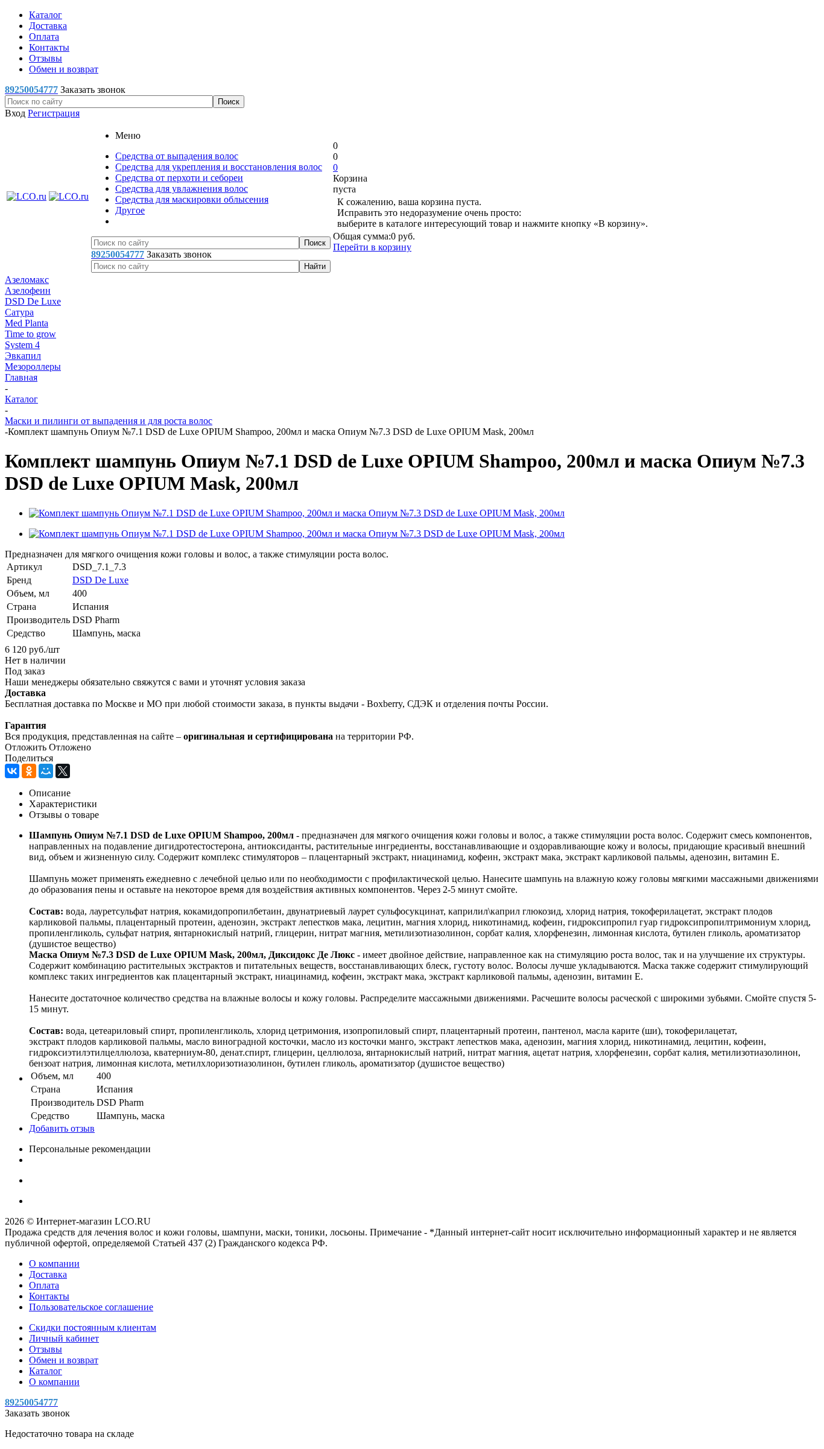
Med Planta (26, 323)
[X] (62, 771)
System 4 (22, 345)
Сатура (19, 312)
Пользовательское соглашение (91, 1307)
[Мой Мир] (46, 771)
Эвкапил (23, 355)
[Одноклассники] (29, 771)
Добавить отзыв (62, 1128)
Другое (130, 210)
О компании (54, 1263)
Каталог (45, 1371)
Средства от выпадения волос (176, 156)
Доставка (48, 1274)
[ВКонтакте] (12, 771)
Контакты (49, 1296)
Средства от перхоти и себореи (179, 178)
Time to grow (30, 334)
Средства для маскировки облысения (191, 199)
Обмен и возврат (63, 1360)
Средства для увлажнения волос (181, 188)
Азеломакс (27, 279)
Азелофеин (28, 290)
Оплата (44, 1285)
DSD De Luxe (33, 301)
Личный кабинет (64, 1338)
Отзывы (45, 1349)
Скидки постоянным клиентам (92, 1327)
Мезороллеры (33, 366)
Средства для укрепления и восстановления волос (218, 167)
